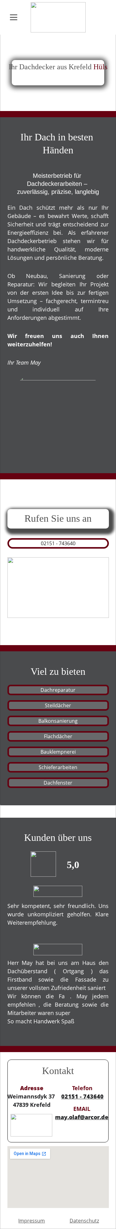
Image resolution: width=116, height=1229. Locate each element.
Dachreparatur (58, 690)
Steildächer (58, 705)
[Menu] (13, 17)
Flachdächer (58, 736)
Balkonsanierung (58, 720)
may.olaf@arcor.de (81, 1117)
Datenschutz (84, 1220)
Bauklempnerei (58, 751)
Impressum (31, 1220)
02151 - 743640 (58, 543)
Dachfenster (58, 782)
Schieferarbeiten (58, 767)
